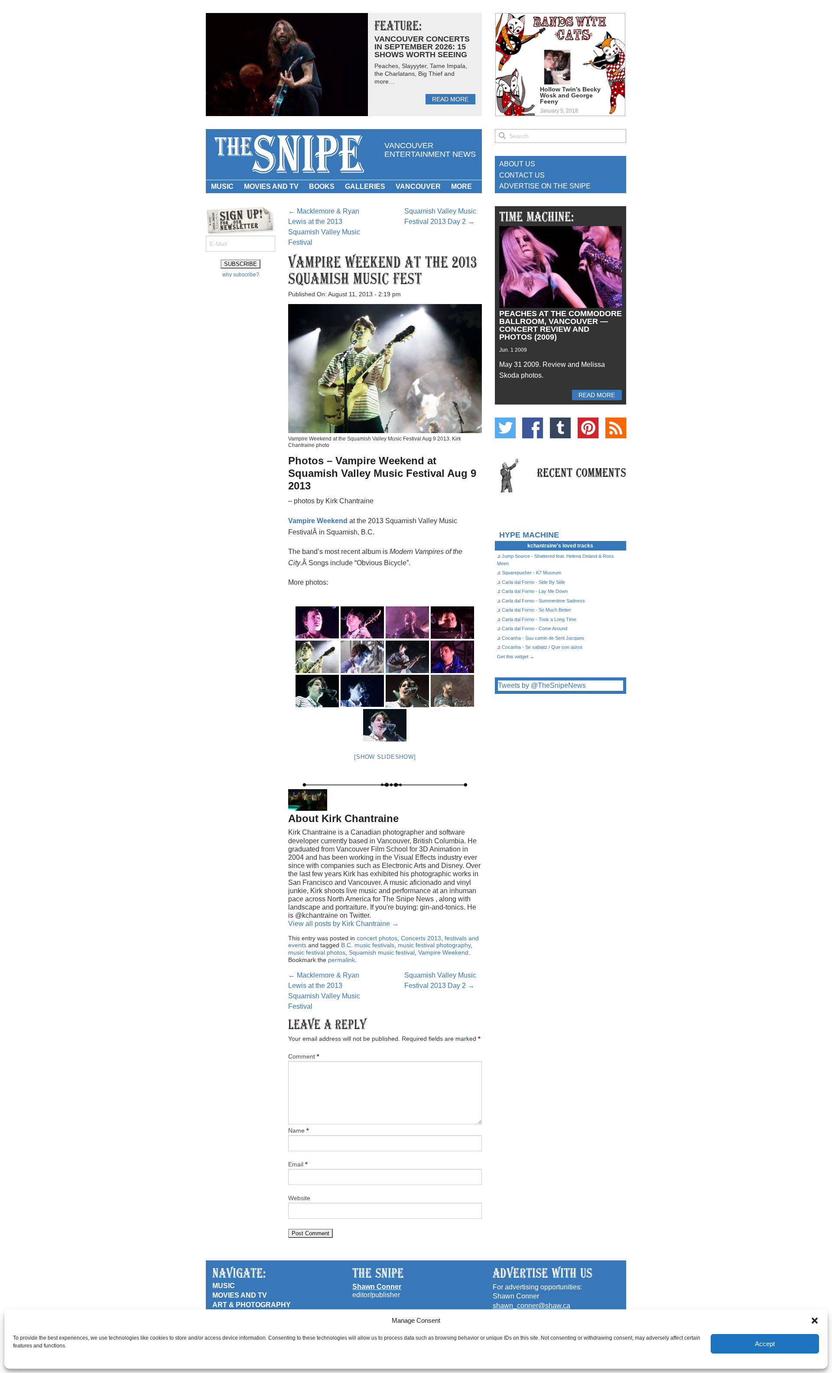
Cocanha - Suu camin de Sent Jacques (543, 638)
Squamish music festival (382, 952)
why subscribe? (240, 275)
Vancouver (418, 186)
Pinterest (588, 428)
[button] (814, 1320)
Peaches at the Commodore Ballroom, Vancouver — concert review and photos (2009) (560, 325)
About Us (517, 164)
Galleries (365, 186)
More (461, 186)
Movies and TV (271, 186)
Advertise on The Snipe (545, 186)
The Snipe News (289, 154)
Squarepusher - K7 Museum (531, 572)
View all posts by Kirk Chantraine (343, 923)
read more (450, 99)
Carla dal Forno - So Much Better (536, 609)
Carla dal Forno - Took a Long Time (539, 619)
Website (299, 1198)
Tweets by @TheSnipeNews (542, 685)
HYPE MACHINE (529, 535)
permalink (341, 959)
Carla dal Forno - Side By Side (533, 582)
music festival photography (434, 945)
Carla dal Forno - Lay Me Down (535, 591)
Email (297, 1164)
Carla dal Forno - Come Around (534, 628)
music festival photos (316, 952)
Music (222, 186)
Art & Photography (251, 1304)
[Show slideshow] (385, 757)
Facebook (532, 428)
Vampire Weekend (318, 521)
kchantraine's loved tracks (560, 546)
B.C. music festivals (367, 945)
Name (298, 1130)
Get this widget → (515, 656)
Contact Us (522, 175)
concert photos (377, 938)
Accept (765, 1343)
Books (322, 186)
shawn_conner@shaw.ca (531, 1305)
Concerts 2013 (421, 938)
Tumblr (560, 428)
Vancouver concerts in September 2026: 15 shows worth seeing (422, 46)
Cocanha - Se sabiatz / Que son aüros (542, 647)
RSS (615, 428)
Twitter (505, 428)
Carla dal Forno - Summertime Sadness (543, 600)
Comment (303, 1056)
